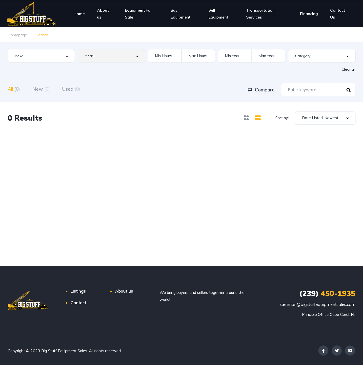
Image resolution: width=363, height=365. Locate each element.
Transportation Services (260, 14)
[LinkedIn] (350, 350)
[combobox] (41, 55)
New (41, 89)
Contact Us (337, 14)
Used (71, 89)
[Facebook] (323, 350)
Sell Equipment (218, 14)
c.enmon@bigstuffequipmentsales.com (317, 304)
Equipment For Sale (138, 14)
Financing (309, 13)
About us (103, 14)
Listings (78, 291)
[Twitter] (337, 350)
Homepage (17, 34)
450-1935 (327, 293)
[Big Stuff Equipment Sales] (31, 13)
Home (79, 13)
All (14, 89)
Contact (78, 302)
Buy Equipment (180, 14)
